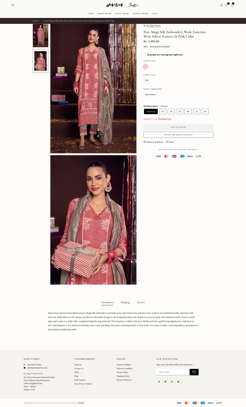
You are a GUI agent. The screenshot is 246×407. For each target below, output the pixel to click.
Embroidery (150, 94)
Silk (146, 80)
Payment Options (124, 365)
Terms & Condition (124, 368)
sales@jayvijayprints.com (37, 368)
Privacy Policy (122, 372)
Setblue (81, 403)
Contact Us (79, 368)
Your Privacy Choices (83, 384)
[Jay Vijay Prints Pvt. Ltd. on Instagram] (171, 381)
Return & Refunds (124, 380)
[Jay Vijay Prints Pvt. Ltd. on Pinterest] (165, 381)
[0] (226, 5)
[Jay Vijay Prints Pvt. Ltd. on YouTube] (178, 381)
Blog (76, 376)
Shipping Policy (123, 376)
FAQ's (76, 372)
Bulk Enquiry (79, 380)
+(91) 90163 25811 (34, 365)
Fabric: (149, 75)
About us (77, 365)
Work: (153, 89)
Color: (150, 61)
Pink (145, 66)
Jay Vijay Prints (153, 25)
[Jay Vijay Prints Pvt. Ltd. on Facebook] (159, 381)
